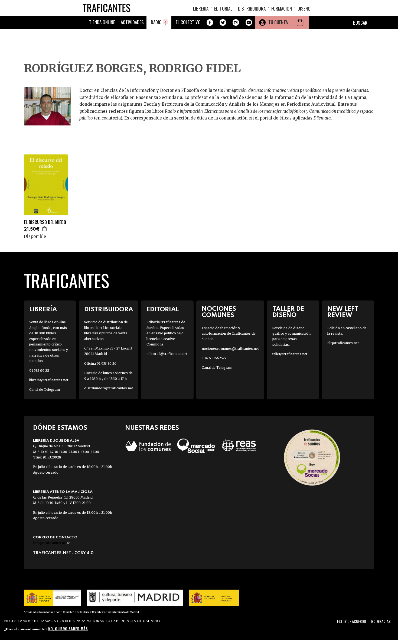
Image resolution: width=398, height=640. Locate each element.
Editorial (223, 8)
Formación (281, 8)
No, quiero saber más (68, 628)
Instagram (235, 22)
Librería (43, 309)
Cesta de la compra (299, 22)
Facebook (209, 22)
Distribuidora (252, 8)
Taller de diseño (288, 312)
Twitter (222, 22)
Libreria (200, 8)
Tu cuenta (278, 22)
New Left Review (342, 312)
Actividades (132, 22)
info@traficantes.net (51, 543)
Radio (156, 22)
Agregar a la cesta (44, 228)
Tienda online (102, 22)
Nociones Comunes (219, 312)
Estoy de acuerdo (351, 621)
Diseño (304, 8)
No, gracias (380, 621)
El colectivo (188, 22)
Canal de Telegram (44, 389)
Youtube (248, 22)
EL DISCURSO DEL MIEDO (45, 222)
